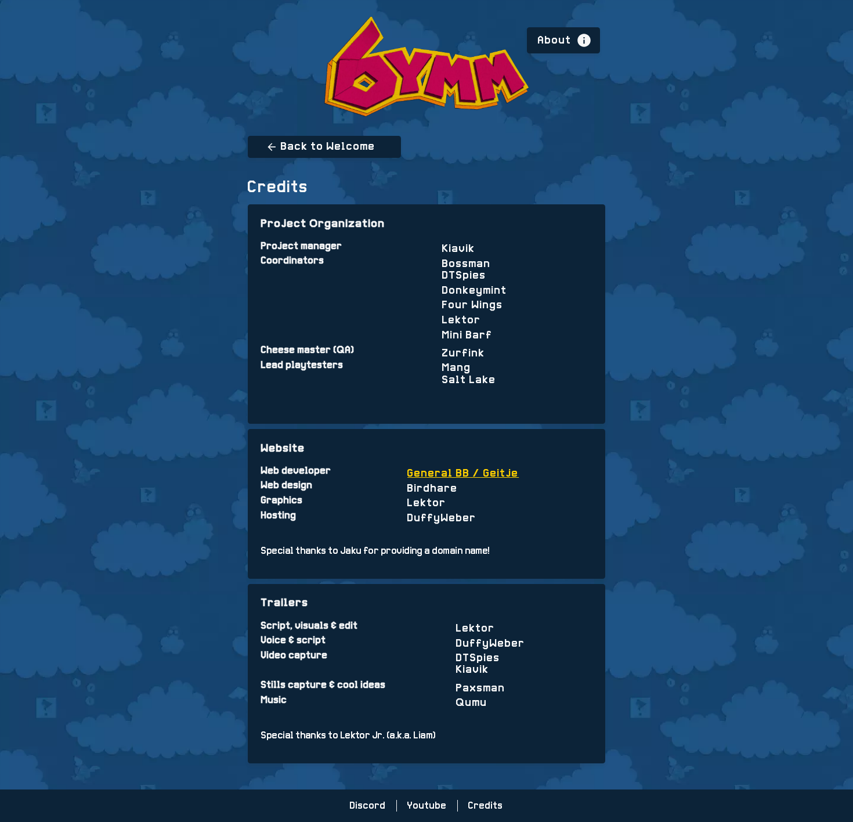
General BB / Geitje (463, 474)
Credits (485, 806)
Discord (368, 806)
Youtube (427, 806)
